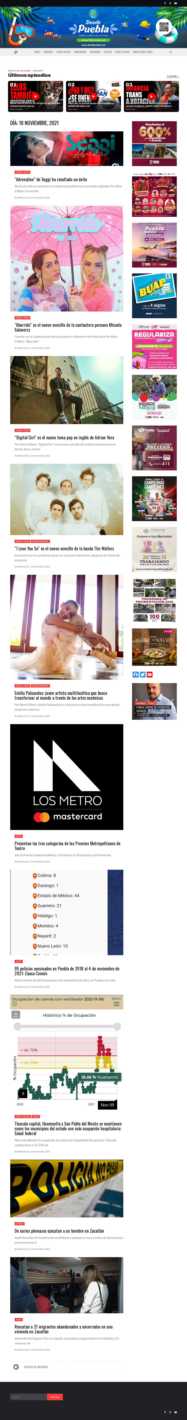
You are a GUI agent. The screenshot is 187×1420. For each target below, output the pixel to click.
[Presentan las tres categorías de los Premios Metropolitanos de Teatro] (66, 780)
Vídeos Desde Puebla (143, 52)
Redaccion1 (23, 197)
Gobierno (48, 52)
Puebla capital (63, 52)
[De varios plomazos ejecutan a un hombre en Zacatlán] (66, 1192)
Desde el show (122, 52)
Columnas (140, 703)
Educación (95, 52)
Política (108, 52)
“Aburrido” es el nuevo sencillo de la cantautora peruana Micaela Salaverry (68, 327)
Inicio (37, 52)
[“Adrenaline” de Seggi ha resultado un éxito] (66, 152)
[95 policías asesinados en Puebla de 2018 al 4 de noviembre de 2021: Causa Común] (66, 916)
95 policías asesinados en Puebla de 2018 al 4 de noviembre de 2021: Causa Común (67, 971)
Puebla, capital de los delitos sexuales (153, 709)
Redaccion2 (23, 986)
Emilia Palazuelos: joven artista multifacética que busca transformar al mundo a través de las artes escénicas (61, 695)
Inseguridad (80, 52)
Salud (18, 836)
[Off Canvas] (16, 52)
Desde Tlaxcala (23, 1116)
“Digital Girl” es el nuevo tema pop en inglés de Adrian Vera (64, 437)
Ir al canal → (173, 76)
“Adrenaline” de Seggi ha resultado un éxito (51, 179)
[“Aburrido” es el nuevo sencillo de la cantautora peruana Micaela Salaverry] (66, 262)
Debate (152, 703)
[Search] (171, 52)
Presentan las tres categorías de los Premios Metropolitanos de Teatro (67, 845)
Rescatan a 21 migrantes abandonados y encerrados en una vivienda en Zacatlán (64, 1329)
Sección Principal (40, 541)
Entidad (19, 1223)
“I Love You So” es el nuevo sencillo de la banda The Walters (64, 548)
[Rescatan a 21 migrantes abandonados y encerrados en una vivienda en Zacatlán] (66, 1288)
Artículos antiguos (36, 1367)
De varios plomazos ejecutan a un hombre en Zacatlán (59, 1230)
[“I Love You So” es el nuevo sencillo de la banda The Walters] (66, 502)
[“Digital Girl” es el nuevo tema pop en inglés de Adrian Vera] (66, 393)
